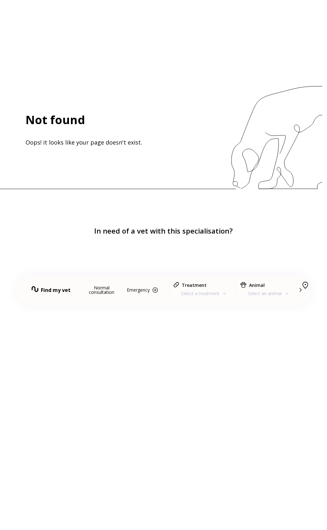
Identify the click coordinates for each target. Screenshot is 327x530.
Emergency (138, 290)
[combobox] (201, 293)
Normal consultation (101, 290)
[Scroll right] (300, 290)
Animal (257, 285)
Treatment (194, 285)
